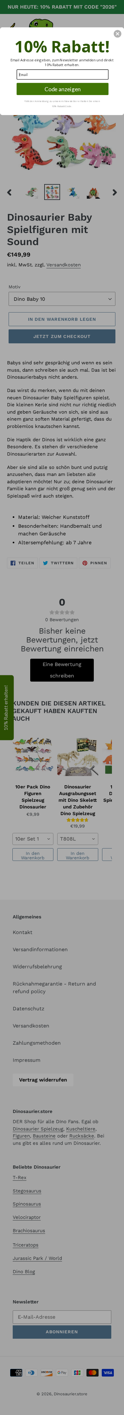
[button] (117, 34)
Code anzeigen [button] (63, 89)
